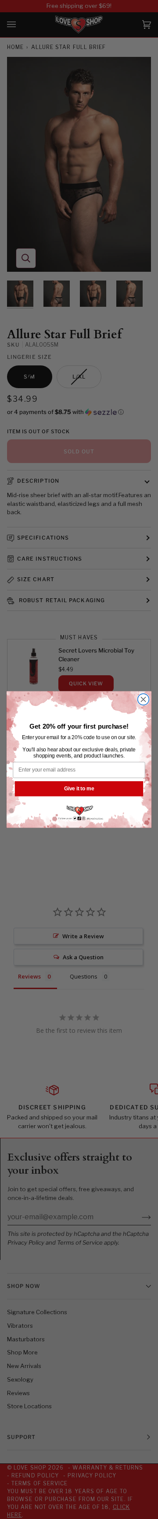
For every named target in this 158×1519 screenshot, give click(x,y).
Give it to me (79, 788)
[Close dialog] (143, 699)
